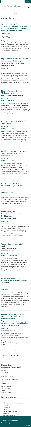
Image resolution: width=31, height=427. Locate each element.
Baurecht (3, 95)
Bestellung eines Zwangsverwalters (14, 151)
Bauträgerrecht (7, 407)
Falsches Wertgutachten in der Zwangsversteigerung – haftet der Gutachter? (14, 280)
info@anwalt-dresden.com (11, 379)
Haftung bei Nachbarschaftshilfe (14, 121)
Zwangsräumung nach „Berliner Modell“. (13, 245)
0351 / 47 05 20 (8, 375)
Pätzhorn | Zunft (9, 423)
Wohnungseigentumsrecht (10, 415)
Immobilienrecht (6, 33)
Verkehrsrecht (6, 413)
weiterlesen (15, 50)
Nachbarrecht (21, 95)
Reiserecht (5, 409)
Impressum (4, 420)
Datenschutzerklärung (13, 420)
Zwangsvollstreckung (7, 65)
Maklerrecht (15, 325)
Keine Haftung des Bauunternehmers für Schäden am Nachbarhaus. (14, 214)
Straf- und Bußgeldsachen (10, 411)
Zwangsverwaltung (16, 153)
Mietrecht (14, 248)
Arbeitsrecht (6, 401)
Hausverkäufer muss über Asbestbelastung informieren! (12, 184)
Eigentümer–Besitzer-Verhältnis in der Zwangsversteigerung (14, 60)
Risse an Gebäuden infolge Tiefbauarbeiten (11, 92)
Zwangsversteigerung (17, 63)
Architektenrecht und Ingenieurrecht (13, 403)
